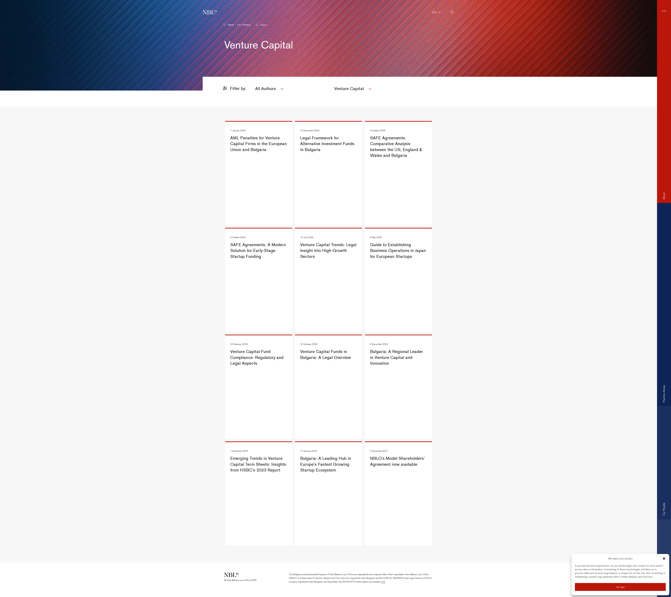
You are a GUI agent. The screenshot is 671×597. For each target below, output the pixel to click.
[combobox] (292, 89)
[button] (664, 558)
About (230, 25)
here (383, 581)
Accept (620, 587)
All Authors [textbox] (265, 88)
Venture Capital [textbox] (349, 88)
